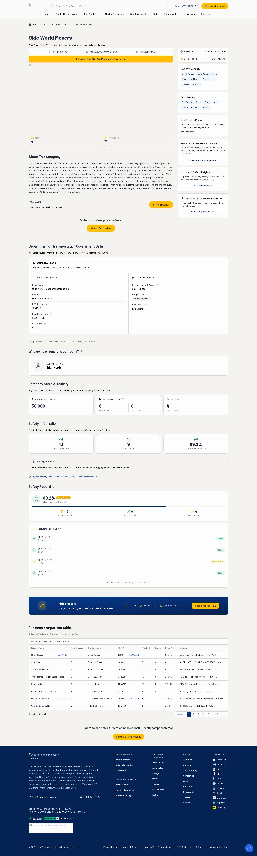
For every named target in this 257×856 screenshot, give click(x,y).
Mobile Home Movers (66, 14)
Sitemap (187, 797)
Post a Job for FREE (205, 605)
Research (187, 786)
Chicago (155, 773)
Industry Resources (124, 790)
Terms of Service (130, 847)
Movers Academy (123, 795)
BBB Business (184, 847)
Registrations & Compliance (158, 847)
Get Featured (121, 784)
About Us (187, 759)
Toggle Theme (7, 854)
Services (187, 802)
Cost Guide (120, 770)
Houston (156, 778)
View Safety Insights (203, 185)
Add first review (102, 228)
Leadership (188, 792)
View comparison (189, 131)
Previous (181, 714)
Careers (187, 765)
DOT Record (134, 655)
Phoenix (155, 784)
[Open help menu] (249, 848)
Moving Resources (114, 14)
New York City (158, 762)
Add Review (163, 204)
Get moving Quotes (124, 765)
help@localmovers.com (44, 796)
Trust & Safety (190, 770)
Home (47, 14)
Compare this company (128, 736)
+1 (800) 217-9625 (187, 6)
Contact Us (188, 775)
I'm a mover (189, 14)
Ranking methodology (217, 847)
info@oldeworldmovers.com (104, 51)
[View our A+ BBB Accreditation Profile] (51, 828)
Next (224, 714)
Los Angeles (157, 768)
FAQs (155, 14)
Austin (155, 794)
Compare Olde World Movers (203, 160)
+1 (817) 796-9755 (147, 51)
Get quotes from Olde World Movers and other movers (100, 59)
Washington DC (159, 789)
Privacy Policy (110, 847)
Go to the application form (203, 211)
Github (199, 847)
